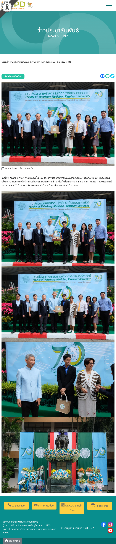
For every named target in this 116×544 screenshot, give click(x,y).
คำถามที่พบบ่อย (45, 506)
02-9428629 (18, 506)
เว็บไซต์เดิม (14, 541)
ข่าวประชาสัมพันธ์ (13, 76)
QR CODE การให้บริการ (73, 508)
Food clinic (101, 506)
